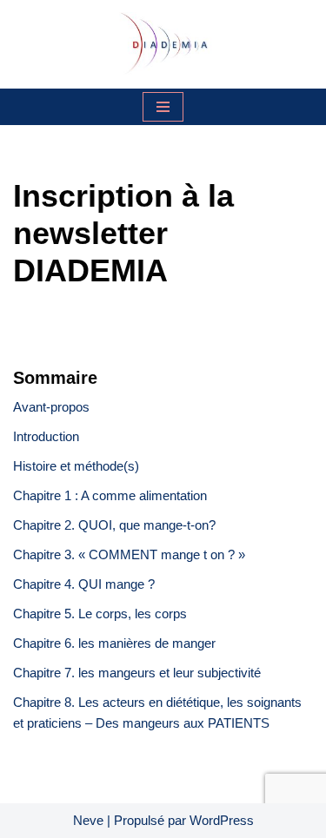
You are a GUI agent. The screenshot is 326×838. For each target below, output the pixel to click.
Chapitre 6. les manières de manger (114, 643)
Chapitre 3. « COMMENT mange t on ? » (131, 554)
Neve (88, 820)
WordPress (222, 820)
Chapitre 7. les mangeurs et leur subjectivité (137, 672)
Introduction (46, 436)
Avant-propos (51, 406)
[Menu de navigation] (163, 107)
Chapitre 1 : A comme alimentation (110, 495)
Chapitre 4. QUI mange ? (84, 584)
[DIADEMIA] (163, 44)
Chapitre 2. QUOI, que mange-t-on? (114, 525)
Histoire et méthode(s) (76, 466)
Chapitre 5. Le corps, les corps (100, 613)
